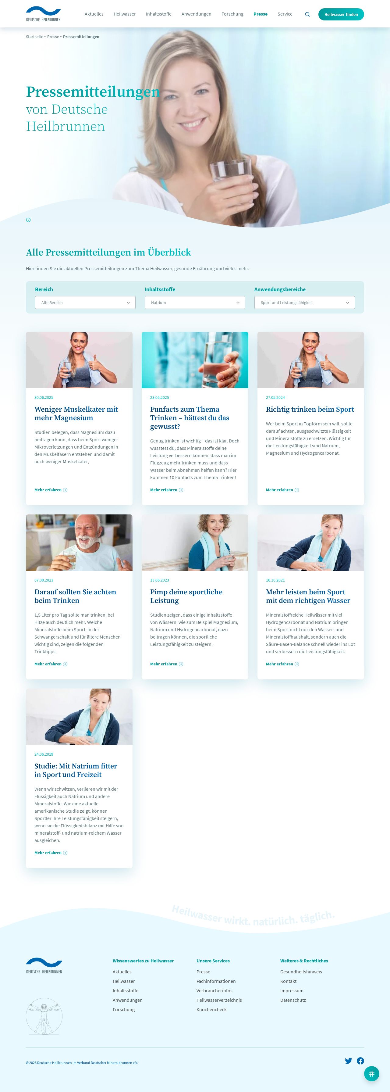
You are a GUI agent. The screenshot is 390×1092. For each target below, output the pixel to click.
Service (285, 14)
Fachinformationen (216, 981)
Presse (261, 14)
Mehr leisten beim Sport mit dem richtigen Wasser (308, 596)
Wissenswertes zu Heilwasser (143, 961)
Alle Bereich (52, 302)
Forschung (232, 14)
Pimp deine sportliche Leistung (186, 596)
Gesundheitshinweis (301, 971)
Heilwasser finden (341, 14)
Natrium (158, 302)
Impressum (291, 990)
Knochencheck (212, 1009)
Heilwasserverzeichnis (219, 1000)
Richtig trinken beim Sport (310, 409)
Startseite (34, 36)
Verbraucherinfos (214, 990)
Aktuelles (94, 14)
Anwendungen (196, 14)
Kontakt (288, 981)
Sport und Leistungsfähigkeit (287, 302)
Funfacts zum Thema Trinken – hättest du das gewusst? (189, 418)
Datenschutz (293, 1000)
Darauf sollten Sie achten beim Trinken (75, 596)
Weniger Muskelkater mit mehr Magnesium (76, 414)
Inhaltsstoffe (159, 14)
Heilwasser (125, 14)
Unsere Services (213, 961)
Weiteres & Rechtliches (304, 961)
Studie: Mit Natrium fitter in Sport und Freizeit (75, 770)
